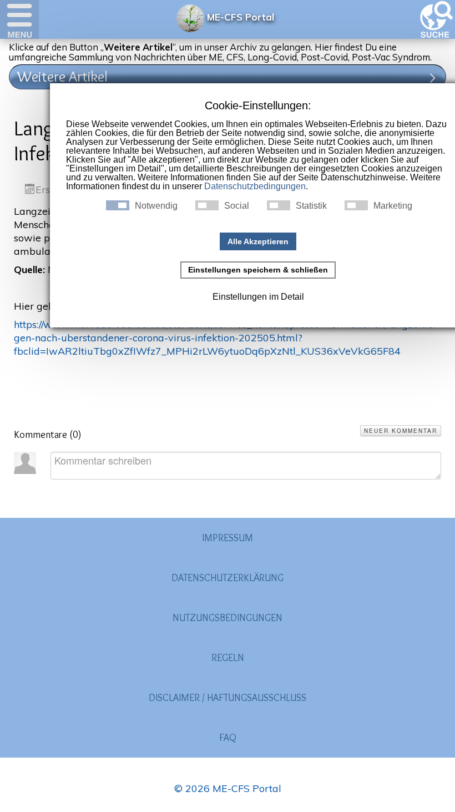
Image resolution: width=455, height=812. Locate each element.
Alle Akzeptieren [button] (258, 241)
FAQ (227, 738)
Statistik (311, 205)
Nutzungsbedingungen (227, 618)
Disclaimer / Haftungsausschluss (227, 698)
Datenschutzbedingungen (255, 186)
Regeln (227, 658)
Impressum (227, 538)
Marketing (392, 205)
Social (236, 205)
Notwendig (156, 205)
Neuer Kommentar (400, 431)
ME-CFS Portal (240, 17)
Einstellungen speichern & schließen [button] (258, 269)
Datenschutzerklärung (227, 578)
